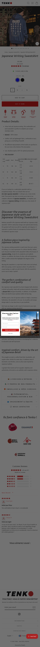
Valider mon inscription (10, 330)
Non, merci (11, 333)
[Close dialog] (38, 312)
